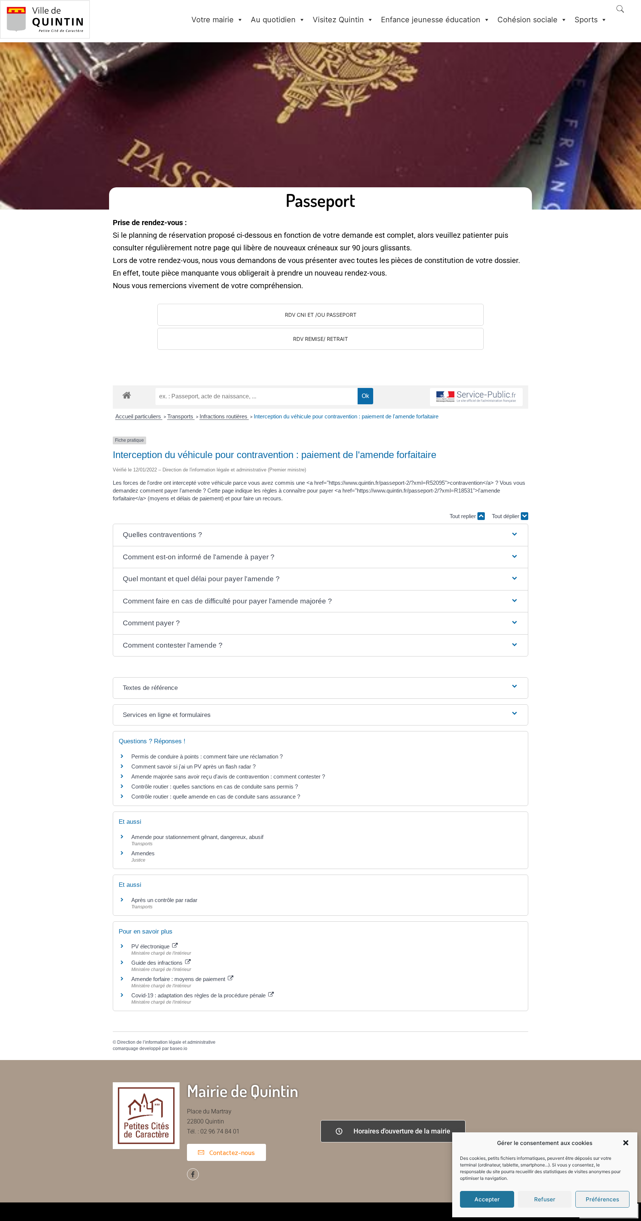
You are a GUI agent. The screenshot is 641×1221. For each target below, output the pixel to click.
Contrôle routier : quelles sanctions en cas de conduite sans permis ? (214, 786)
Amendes (143, 853)
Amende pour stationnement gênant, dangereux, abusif (197, 837)
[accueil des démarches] (126, 395)
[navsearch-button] (620, 9)
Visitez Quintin (338, 19)
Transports (181, 416)
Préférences (602, 1199)
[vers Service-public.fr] (476, 397)
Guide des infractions (157, 963)
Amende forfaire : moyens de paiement (179, 979)
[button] (626, 1142)
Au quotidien (273, 19)
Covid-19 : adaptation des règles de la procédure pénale (199, 995)
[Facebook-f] (193, 1174)
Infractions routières (224, 416)
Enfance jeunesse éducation (430, 19)
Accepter (487, 1199)
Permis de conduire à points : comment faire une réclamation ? (207, 756)
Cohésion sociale (527, 19)
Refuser (544, 1199)
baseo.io (178, 1048)
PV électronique (151, 946)
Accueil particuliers (138, 416)
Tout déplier (506, 516)
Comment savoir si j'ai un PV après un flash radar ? (193, 766)
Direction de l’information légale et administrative (166, 1042)
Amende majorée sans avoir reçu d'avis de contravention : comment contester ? (228, 776)
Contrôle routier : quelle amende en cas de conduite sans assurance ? (215, 796)
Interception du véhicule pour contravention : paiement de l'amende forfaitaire (346, 416)
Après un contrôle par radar (164, 900)
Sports (586, 19)
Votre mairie (212, 19)
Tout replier (463, 516)
